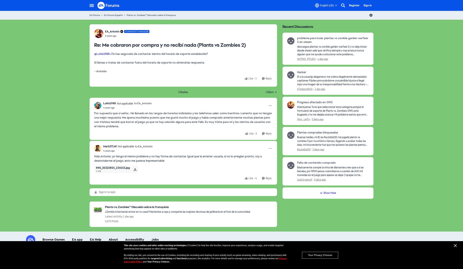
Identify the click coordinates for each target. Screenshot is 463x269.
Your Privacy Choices (320, 255)
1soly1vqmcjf (304, 179)
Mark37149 (110, 146)
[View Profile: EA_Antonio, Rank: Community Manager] (98, 33)
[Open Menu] (370, 15)
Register (354, 5)
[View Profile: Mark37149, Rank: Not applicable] (97, 148)
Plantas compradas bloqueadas (317, 132)
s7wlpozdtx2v (305, 89)
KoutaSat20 (304, 149)
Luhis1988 (109, 103)
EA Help (95, 239)
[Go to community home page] (108, 5)
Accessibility (134, 239)
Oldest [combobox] (271, 92)
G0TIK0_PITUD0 (306, 59)
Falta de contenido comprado (316, 163)
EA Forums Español (113, 15)
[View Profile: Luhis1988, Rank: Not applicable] (97, 105)
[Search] (343, 5)
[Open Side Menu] (92, 5)
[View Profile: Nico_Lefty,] (290, 105)
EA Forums (95, 15)
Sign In (368, 5)
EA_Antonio (112, 31)
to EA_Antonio (143, 103)
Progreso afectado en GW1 (315, 102)
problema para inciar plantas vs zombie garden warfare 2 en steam (332, 40)
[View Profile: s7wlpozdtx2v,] (290, 75)
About (113, 239)
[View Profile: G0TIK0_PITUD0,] (290, 41)
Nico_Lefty (303, 119)
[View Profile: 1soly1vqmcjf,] (290, 165)
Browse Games (54, 239)
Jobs (155, 239)
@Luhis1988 (102, 54)
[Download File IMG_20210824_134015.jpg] (135, 169)
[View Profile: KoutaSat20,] (290, 135)
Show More (330, 193)
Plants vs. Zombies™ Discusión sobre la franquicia (151, 15)
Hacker (301, 72)
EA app (77, 239)
